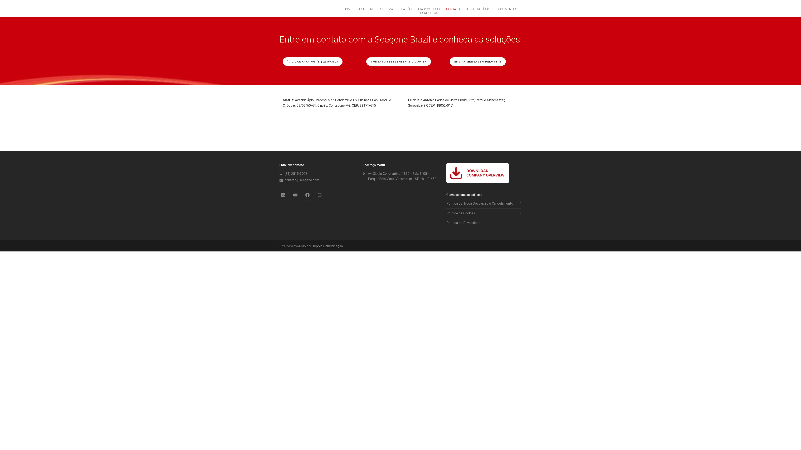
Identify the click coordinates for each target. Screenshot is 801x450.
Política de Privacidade (463, 223)
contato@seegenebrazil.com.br (398, 61)
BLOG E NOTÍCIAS (478, 9)
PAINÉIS (406, 9)
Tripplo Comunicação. (328, 246)
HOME (348, 9)
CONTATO (453, 9)
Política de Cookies (460, 213)
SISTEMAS (387, 9)
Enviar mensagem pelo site (477, 61)
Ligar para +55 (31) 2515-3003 (315, 61)
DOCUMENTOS (507, 9)
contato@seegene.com (302, 180)
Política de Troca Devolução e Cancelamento (479, 203)
